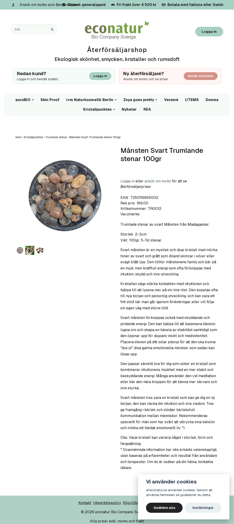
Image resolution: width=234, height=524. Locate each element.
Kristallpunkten (97, 109)
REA (147, 109)
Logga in (209, 31)
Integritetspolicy (107, 502)
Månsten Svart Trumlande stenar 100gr (95, 137)
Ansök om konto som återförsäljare (49, 4)
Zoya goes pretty (138, 99)
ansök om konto (157, 181)
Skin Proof (49, 99)
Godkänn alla (164, 508)
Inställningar (203, 508)
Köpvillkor (132, 502)
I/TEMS (192, 99)
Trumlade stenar (57, 137)
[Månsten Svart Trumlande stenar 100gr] (65, 195)
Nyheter (129, 109)
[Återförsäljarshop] (117, 30)
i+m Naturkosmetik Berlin (89, 99)
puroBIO (23, 99)
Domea (212, 99)
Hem (20, 137)
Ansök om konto (200, 76)
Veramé (171, 99)
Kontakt (84, 502)
